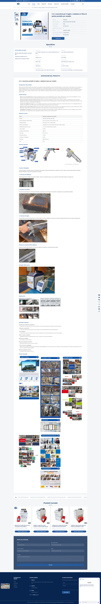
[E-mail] (99, 295)
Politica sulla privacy (30, 602)
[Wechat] (99, 300)
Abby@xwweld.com (34, 592)
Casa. (15, 7)
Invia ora (50, 564)
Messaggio (19, 554)
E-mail (52, 548)
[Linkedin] (75, 1)
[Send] (98, 602)
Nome (18, 542)
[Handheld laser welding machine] (34, 26)
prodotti (18, 7)
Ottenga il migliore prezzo (22, 531)
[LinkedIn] (99, 307)
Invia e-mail (66, 592)
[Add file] (80, 602)
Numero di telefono (20, 548)
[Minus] (98, 579)
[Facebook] (70, 1)
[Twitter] (73, 1)
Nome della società (54, 542)
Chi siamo (16, 583)
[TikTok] (38, 594)
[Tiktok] (79, 1)
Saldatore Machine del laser (25, 7)
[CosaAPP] (99, 297)
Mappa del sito (37, 602)
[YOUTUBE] (99, 309)
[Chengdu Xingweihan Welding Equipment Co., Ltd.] (18, 4)
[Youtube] (77, 1)
